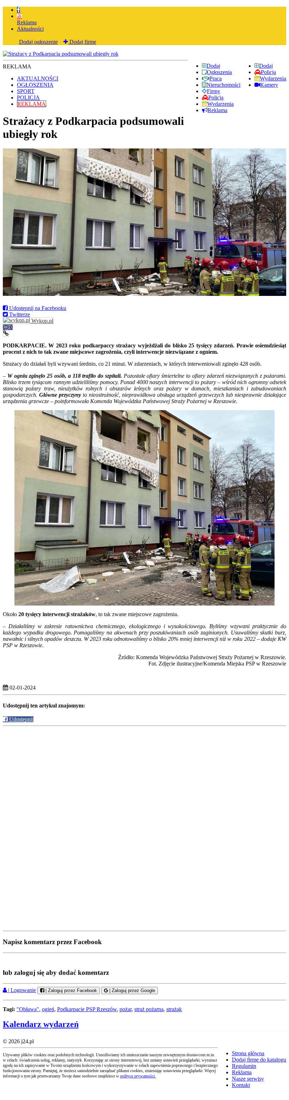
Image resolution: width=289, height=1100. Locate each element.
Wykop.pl (41, 321)
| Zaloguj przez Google (131, 990)
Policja (268, 72)
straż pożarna (149, 1009)
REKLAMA (31, 104)
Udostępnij (20, 719)
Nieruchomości (223, 85)
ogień (48, 1009)
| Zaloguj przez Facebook (70, 990)
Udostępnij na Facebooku (37, 308)
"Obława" (28, 1009)
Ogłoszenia (219, 72)
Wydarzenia (273, 78)
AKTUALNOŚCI (37, 78)
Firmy (213, 91)
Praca (215, 78)
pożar (125, 1009)
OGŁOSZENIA (35, 85)
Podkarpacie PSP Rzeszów (87, 1009)
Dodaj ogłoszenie (38, 42)
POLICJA (28, 98)
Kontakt (241, 1085)
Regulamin (244, 1066)
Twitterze (19, 314)
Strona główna (248, 1053)
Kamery (269, 85)
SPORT (26, 91)
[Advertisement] (144, 777)
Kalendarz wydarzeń (41, 1024)
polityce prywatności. (138, 1076)
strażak (174, 1009)
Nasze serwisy (248, 1079)
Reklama (27, 22)
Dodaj (266, 66)
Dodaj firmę (82, 42)
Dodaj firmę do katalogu (259, 1060)
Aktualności (30, 29)
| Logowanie (21, 990)
